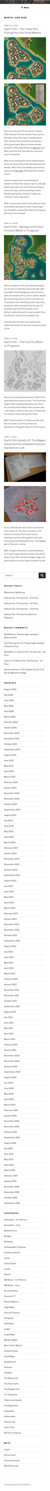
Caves (7, 1258)
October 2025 (10, 744)
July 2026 (8, 695)
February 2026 (11, 722)
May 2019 (8, 1159)
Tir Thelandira (10, 1394)
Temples (8, 1373)
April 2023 (9, 902)
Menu (26, 7)
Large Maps (9, 1334)
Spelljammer (10, 1362)
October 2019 (10, 1132)
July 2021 (8, 1017)
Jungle (7, 1329)
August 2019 (10, 1143)
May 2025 (8, 766)
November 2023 (11, 864)
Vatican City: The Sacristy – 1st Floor (21, 603)
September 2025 (12, 749)
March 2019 (9, 1170)
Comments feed (11, 1460)
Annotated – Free (12, 1225)
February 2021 (10, 1044)
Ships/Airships (11, 1351)
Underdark (9, 1411)
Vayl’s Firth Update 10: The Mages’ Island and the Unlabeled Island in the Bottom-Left (25, 444)
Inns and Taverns (12, 1313)
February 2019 (11, 1176)
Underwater (9, 1416)
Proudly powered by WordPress (17, 1484)
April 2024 (9, 837)
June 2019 (9, 1154)
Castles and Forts (12, 1252)
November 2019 (11, 1126)
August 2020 (10, 1077)
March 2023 (9, 908)
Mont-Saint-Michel (13, 1345)
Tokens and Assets (13, 1400)
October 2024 (10, 804)
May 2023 (8, 897)
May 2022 (8, 963)
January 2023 (10, 919)
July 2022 (8, 952)
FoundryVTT (10, 1296)
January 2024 (10, 853)
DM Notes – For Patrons (15, 1280)
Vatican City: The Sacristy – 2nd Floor (21, 609)
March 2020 (9, 1105)
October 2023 (10, 870)
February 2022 (11, 979)
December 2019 (11, 1121)
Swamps (8, 1367)
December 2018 (11, 1187)
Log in (7, 1449)
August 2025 (10, 755)
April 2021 (9, 1033)
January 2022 (10, 984)
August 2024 (10, 815)
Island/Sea (9, 1323)
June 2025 (9, 760)
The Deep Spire (11, 1383)
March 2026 (9, 717)
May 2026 (8, 706)
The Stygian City (12, 1389)
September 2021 (12, 1006)
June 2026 (9, 700)
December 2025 (11, 733)
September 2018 (12, 1203)
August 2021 (10, 1012)
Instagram (9, 1318)
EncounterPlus (11, 1291)
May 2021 (8, 1028)
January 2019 (10, 1181)
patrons (36, 148)
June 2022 (9, 957)
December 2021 (11, 990)
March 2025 (9, 777)
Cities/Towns (10, 1263)
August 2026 (10, 689)
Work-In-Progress (12, 1433)
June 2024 (9, 826)
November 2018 (11, 1192)
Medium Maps (10, 1340)
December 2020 (11, 1055)
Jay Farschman (11, 669)
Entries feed (10, 1455)
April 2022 (9, 968)
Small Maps (9, 1356)
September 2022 (12, 941)
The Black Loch (11, 1378)
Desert (7, 1274)
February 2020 (11, 1110)
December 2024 (11, 793)
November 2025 (11, 738)
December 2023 (11, 859)
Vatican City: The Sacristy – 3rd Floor (21, 598)
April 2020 (9, 1099)
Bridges (7, 1236)
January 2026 (10, 727)
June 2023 (9, 891)
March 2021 (9, 1039)
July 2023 (8, 886)
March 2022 (9, 973)
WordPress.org (11, 1466)
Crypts (7, 1269)
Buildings (8, 1241)
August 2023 (10, 880)
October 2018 (10, 1197)
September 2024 (12, 810)
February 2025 (11, 782)
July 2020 (8, 1083)
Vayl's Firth (9, 1427)
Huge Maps (9, 1307)
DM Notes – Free (12, 1285)
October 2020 (10, 1066)
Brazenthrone (10, 1230)
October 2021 (10, 1001)
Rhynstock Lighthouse (14, 592)
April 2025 (9, 771)
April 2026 (9, 711)
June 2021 (8, 1023)
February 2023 (11, 913)
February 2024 (11, 848)
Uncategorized (11, 1405)
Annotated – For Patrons (15, 1220)
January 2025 (10, 788)
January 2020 (10, 1116)
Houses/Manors (11, 1302)
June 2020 (9, 1088)
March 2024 (9, 842)
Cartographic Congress (15, 1247)
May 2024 (8, 831)
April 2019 (9, 1165)
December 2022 (11, 924)
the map (19, 171)
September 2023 (12, 875)
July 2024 (8, 820)
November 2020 (11, 1061)
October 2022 (10, 935)
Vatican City (9, 1422)
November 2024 (11, 799)
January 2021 (10, 1050)
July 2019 (8, 1148)
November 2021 (11, 995)
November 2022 (11, 930)
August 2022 (10, 946)
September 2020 (12, 1072)
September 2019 (12, 1137)
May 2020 (8, 1094)
